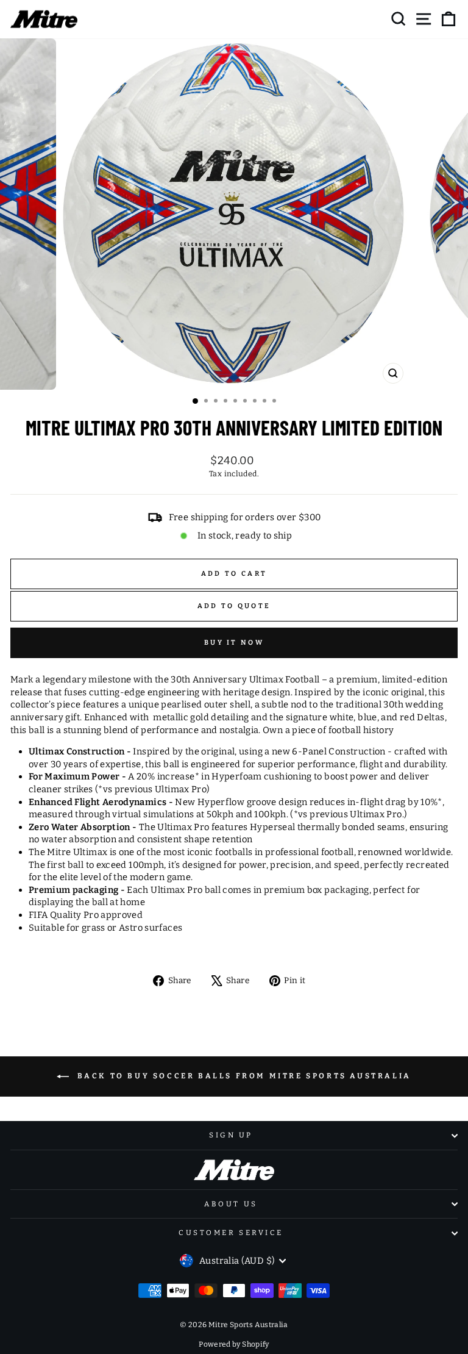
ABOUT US (230, 1204)
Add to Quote (234, 606)
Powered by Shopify (234, 1344)
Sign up (231, 1135)
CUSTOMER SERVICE (231, 1232)
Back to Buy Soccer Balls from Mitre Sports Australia (242, 1076)
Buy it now (234, 643)
